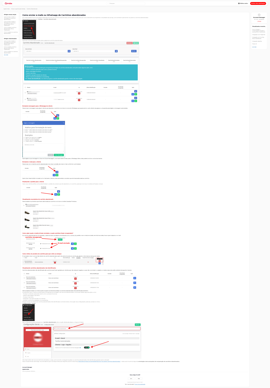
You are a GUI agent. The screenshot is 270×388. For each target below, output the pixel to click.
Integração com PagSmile (258, 34)
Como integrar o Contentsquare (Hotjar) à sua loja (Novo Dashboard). (258, 31)
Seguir (259, 21)
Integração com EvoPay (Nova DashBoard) (258, 38)
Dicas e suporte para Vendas (18, 8)
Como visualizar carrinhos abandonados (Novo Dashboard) (10, 29)
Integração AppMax (257, 41)
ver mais (6, 54)
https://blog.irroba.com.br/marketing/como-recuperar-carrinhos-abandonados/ (99, 361)
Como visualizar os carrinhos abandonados (11, 33)
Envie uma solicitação (140, 384)
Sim (131, 378)
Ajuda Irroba (7, 8)
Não (139, 378)
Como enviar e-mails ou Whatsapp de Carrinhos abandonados (10, 18)
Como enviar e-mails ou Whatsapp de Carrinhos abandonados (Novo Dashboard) (10, 23)
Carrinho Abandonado (32, 8)
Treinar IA (254, 44)
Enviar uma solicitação (258, 3)
